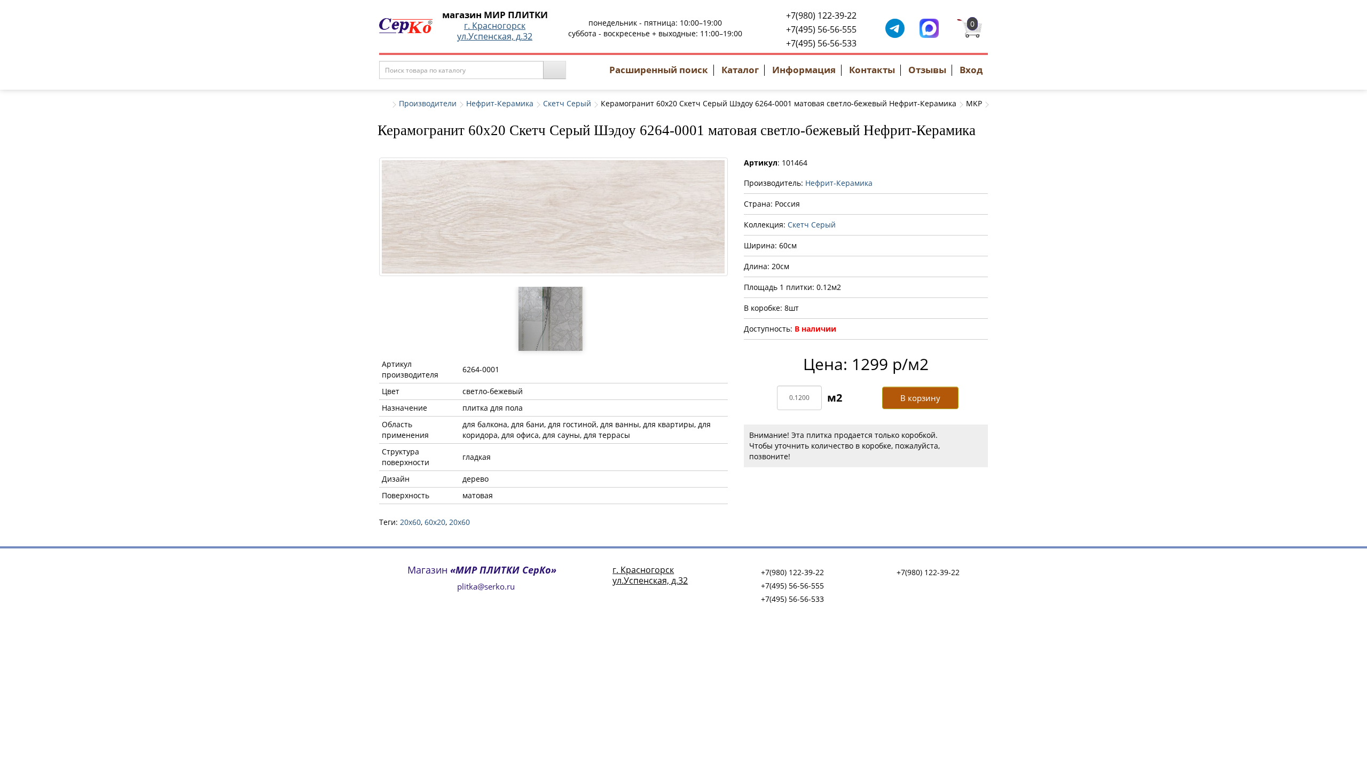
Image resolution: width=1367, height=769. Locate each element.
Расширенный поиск (658, 70)
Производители (428, 103)
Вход (971, 70)
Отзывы (927, 70)
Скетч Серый (567, 103)
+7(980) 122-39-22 (821, 15)
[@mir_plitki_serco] (895, 27)
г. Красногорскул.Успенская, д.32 (494, 31)
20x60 (410, 522)
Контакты (872, 70)
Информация (804, 70)
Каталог (740, 70)
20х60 (459, 522)
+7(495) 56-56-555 (821, 29)
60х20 (435, 522)
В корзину (920, 398)
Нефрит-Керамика (499, 103)
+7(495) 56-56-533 (821, 43)
